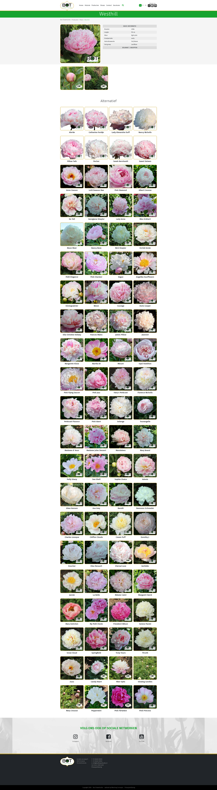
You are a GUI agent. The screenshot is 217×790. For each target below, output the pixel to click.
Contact (109, 5)
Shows (102, 5)
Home (81, 5)
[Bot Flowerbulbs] (67, 6)
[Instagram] (149, 5)
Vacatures (116, 5)
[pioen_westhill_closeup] (96, 78)
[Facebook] (152, 5)
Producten (95, 5)
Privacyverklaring (96, 767)
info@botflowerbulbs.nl (100, 763)
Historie (87, 5)
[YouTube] (155, 5)
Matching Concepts (117, 787)
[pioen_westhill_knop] (71, 78)
